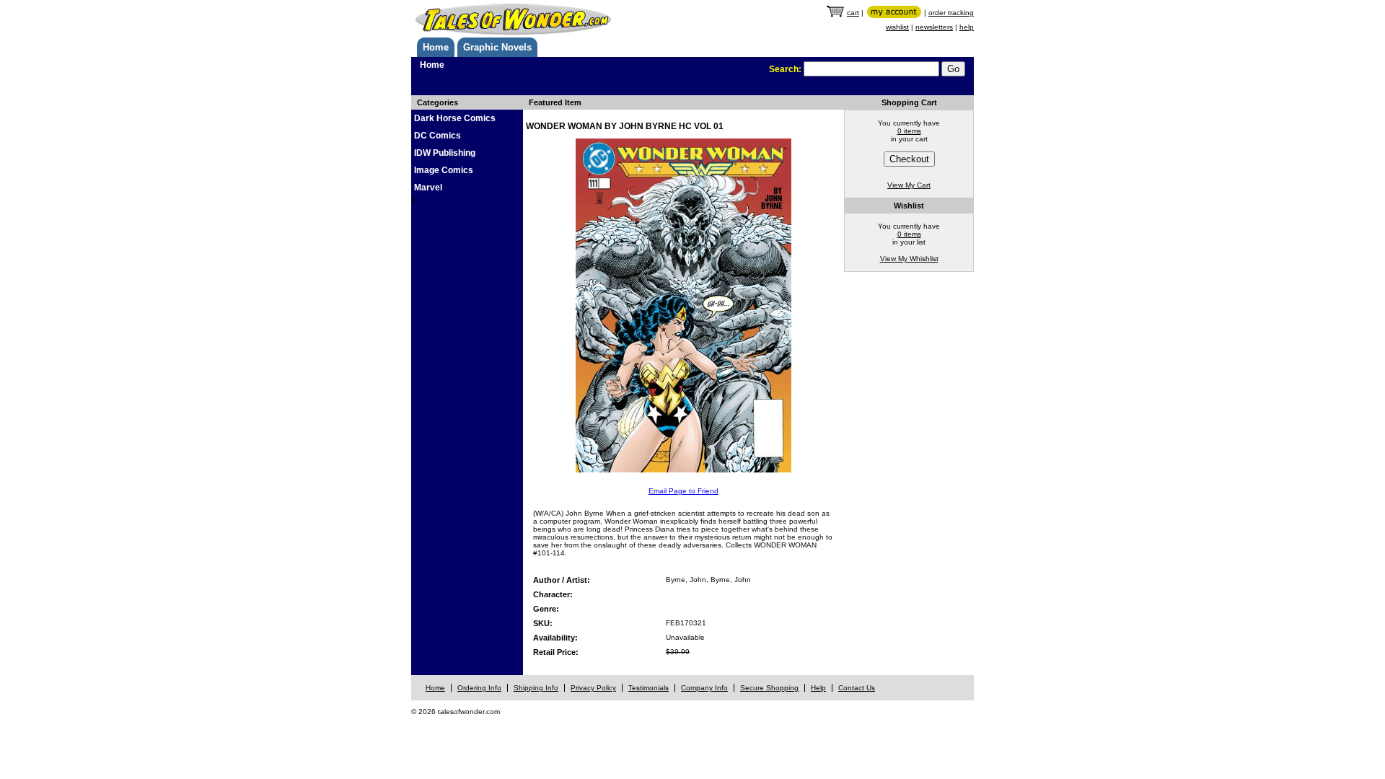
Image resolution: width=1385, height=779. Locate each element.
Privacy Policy (593, 688)
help (966, 27)
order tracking (951, 13)
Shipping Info (536, 688)
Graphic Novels (497, 47)
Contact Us (856, 688)
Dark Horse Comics (455, 118)
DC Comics (437, 136)
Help (818, 688)
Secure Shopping (769, 688)
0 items (909, 131)
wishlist (897, 27)
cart (853, 13)
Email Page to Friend (683, 491)
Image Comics (443, 170)
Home (436, 47)
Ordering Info (479, 688)
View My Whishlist (909, 259)
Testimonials (648, 688)
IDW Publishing (444, 153)
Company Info (704, 688)
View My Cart (909, 185)
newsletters (934, 27)
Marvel (428, 187)
